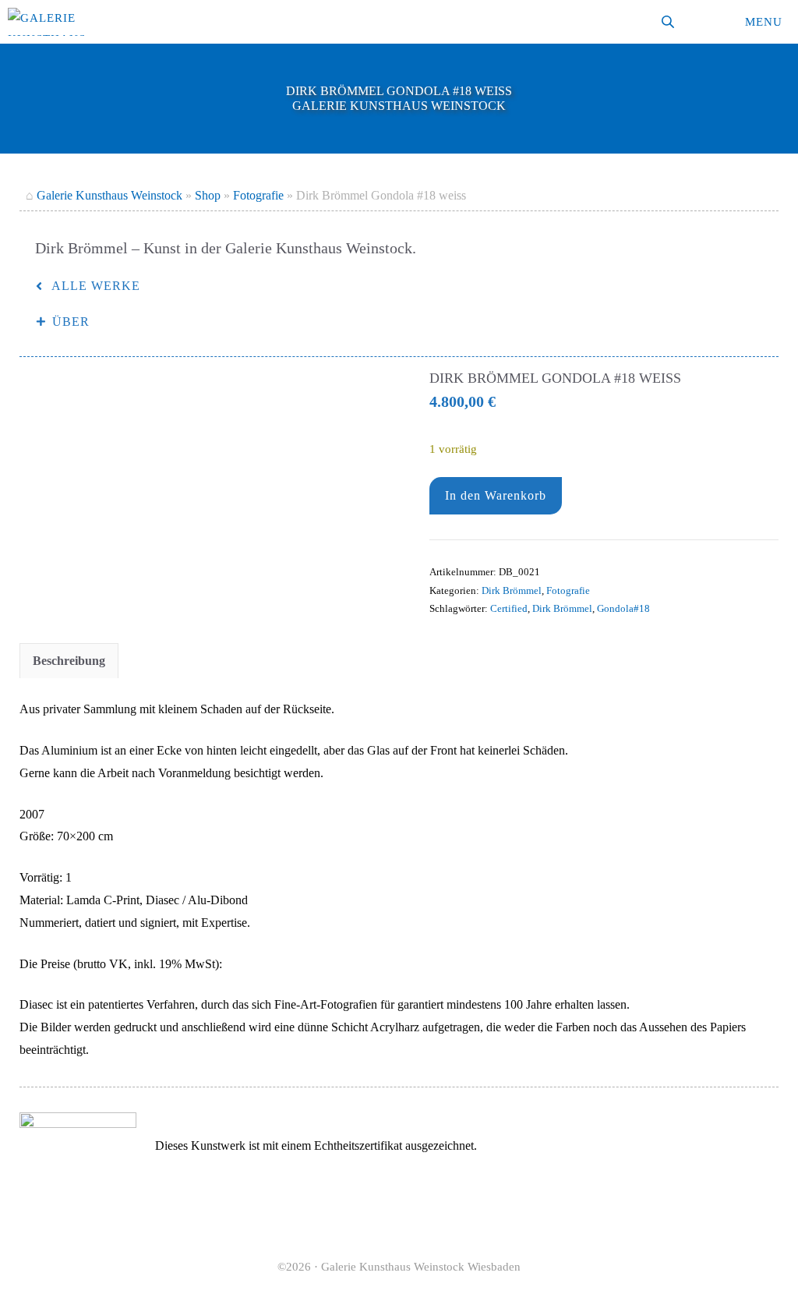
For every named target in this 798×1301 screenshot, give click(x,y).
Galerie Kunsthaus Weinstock (109, 195)
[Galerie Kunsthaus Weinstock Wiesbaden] (47, 22)
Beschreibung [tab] (69, 660)
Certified (509, 608)
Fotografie (258, 195)
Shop (208, 195)
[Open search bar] (669, 22)
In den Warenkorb (495, 495)
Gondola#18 (623, 608)
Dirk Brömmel (512, 590)
